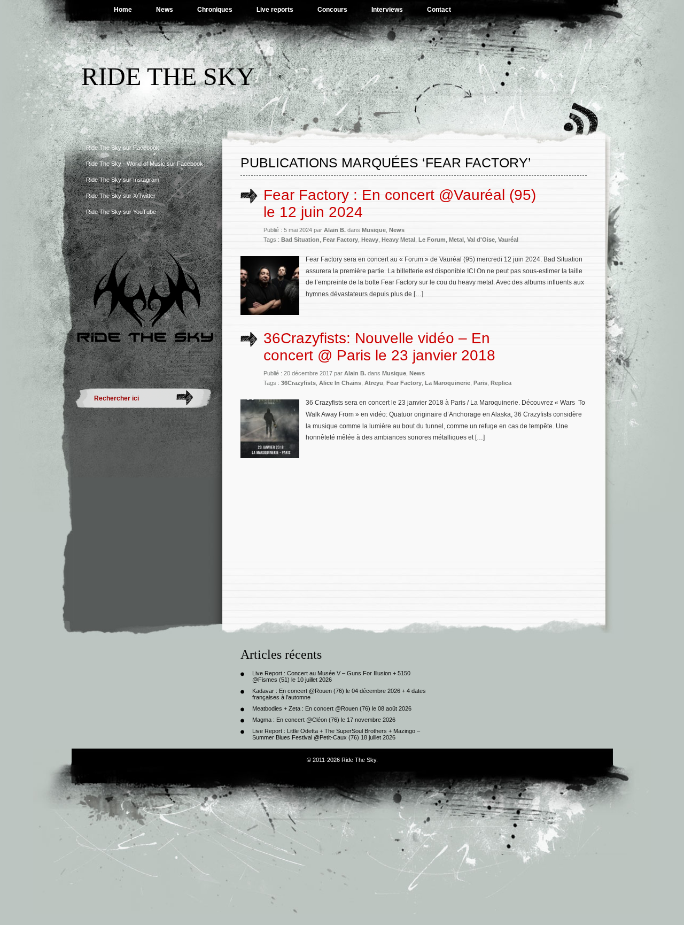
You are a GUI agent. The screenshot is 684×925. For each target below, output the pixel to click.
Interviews (387, 9)
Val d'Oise (481, 239)
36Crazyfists (298, 383)
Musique (374, 230)
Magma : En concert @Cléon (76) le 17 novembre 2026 (323, 719)
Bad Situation (300, 239)
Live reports (274, 9)
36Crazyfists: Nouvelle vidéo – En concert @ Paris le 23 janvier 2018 (379, 347)
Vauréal (508, 239)
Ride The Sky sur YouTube (121, 212)
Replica (501, 383)
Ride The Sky (168, 76)
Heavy (369, 239)
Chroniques (214, 9)
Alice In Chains (340, 383)
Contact (439, 9)
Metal (456, 239)
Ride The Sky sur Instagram (122, 179)
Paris (480, 383)
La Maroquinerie (447, 383)
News (164, 9)
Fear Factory (340, 239)
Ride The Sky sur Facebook (122, 147)
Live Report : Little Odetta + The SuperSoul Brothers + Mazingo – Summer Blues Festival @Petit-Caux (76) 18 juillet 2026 (336, 734)
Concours (332, 9)
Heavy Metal (398, 239)
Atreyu (373, 383)
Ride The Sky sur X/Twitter (121, 195)
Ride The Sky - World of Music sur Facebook (144, 163)
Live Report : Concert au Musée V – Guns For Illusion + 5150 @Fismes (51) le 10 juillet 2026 (331, 676)
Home (123, 9)
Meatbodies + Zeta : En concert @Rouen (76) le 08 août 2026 (331, 708)
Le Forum (432, 239)
